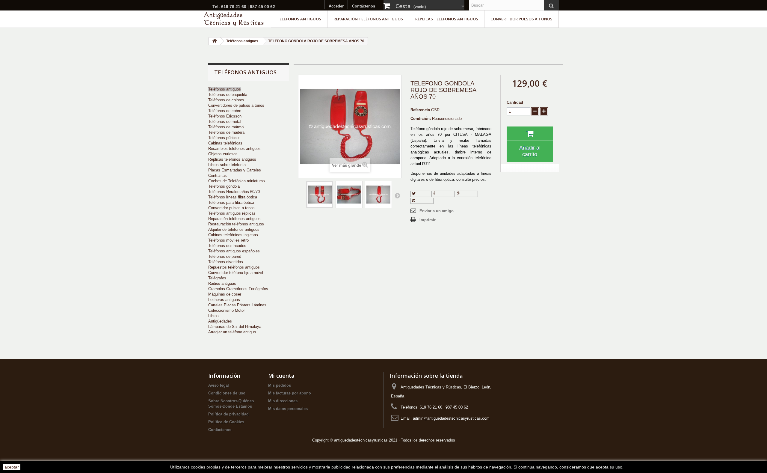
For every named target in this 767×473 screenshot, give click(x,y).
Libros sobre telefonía (227, 164)
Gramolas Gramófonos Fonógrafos (238, 289)
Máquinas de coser (224, 294)
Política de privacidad (228, 414)
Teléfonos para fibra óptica (231, 202)
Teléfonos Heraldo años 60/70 (234, 191)
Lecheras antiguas (224, 299)
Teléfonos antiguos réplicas (232, 213)
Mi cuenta (281, 375)
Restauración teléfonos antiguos (236, 224)
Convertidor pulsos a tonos (521, 19)
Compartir (444, 193)
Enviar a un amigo (436, 211)
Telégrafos (217, 278)
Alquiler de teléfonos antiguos (233, 229)
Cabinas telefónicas (225, 143)
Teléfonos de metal (224, 121)
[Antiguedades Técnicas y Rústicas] (234, 19)
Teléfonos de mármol (226, 127)
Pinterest (423, 200)
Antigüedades (220, 321)
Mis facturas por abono (289, 393)
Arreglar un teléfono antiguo (232, 332)
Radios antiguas (222, 283)
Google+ (468, 193)
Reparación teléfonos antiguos (368, 19)
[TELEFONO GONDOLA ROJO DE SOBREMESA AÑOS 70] (320, 194)
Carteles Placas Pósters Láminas (237, 305)
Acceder (336, 6)
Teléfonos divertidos (225, 262)
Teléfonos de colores (226, 100)
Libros (213, 316)
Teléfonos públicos (224, 137)
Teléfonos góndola (224, 186)
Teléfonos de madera (226, 132)
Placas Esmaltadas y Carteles (234, 170)
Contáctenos (363, 6)
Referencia (420, 110)
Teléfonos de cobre (224, 111)
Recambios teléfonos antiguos (234, 148)
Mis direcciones (283, 401)
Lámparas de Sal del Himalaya (234, 326)
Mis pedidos (279, 385)
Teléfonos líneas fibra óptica (232, 197)
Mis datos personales (288, 408)
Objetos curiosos (223, 154)
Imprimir (427, 220)
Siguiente (397, 195)
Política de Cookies (226, 422)
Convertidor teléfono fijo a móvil (235, 272)
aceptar (11, 467)
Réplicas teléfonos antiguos (446, 19)
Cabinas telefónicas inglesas (233, 235)
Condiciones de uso (226, 393)
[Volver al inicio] (214, 41)
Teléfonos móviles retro (228, 240)
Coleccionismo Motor (226, 310)
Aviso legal (218, 385)
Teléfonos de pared (224, 256)
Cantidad (515, 102)
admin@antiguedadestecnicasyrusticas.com (451, 418)
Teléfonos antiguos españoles (234, 251)
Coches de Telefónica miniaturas (236, 181)
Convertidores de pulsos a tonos (236, 105)
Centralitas (217, 175)
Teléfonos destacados (227, 245)
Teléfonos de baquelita (227, 94)
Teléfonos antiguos (299, 19)
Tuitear (422, 193)
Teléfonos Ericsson (224, 116)
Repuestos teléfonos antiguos (234, 267)
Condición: (420, 118)
